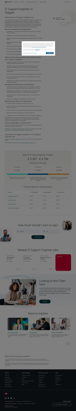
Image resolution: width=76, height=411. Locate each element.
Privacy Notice (37, 50)
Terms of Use (37, 49)
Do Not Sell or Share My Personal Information (39, 47)
